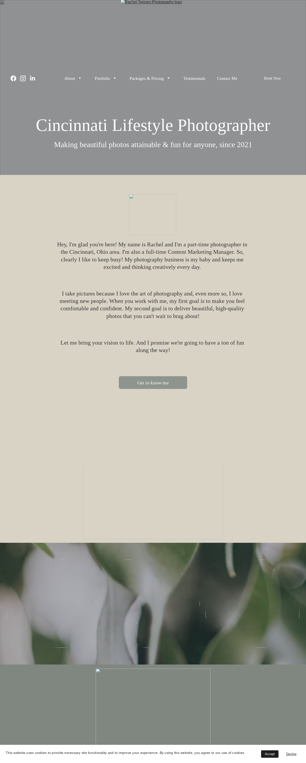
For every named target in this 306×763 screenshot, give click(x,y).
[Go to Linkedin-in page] (32, 78)
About (69, 78)
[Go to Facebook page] (15, 78)
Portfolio (102, 78)
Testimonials (194, 78)
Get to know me (153, 382)
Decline (291, 754)
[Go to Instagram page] (25, 78)
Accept (270, 754)
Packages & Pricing (147, 78)
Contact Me (227, 78)
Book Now (272, 78)
